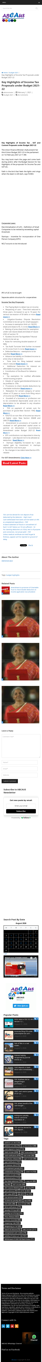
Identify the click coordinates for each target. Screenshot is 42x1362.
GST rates (10, 1194)
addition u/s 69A (12, 1146)
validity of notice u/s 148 (16, 1236)
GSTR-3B (25, 1191)
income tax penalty (13, 1200)
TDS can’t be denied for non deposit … (22, 1128)
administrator (8, 92)
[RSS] (16, 1326)
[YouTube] (12, 1326)
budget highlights (12, 575)
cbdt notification (13, 1155)
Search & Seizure (12, 1229)
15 (31, 939)
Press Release (12, 1216)
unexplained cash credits (15, 1233)
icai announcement (13, 1197)
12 (16, 939)
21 (26, 943)
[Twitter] (8, 1326)
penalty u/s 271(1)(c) (14, 1213)
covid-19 (31, 1171)
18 (11, 943)
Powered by (16, 818)
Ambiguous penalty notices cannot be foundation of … (21, 1117)
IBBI (20, 1194)
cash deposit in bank (14, 1149)
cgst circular (30, 1159)
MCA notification (13, 1207)
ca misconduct (29, 1146)
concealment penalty (14, 1168)
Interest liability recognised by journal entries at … (22, 1057)
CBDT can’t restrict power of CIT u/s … (23, 1092)
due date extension (14, 1181)
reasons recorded (13, 1220)
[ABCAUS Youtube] (21, 977)
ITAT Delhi (10, 1204)
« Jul (5, 954)
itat (27, 1200)
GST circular (19, 1184)
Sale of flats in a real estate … (21, 1044)
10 (6, 939)
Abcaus (14, 1360)
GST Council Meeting (14, 1187)
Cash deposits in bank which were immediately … (24, 1068)
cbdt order (28, 1155)
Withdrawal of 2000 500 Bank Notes (19, 1239)
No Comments (23, 95)
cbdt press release (13, 1159)
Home (5, 73)
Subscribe (21, 811)
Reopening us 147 (13, 1226)
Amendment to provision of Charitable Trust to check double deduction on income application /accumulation (24, 589)
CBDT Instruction (28, 1152)
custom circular (12, 1175)
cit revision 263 (12, 1165)
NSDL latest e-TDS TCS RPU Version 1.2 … (24, 1020)
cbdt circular (11, 1152)
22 (31, 943)
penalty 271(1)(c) (12, 1210)
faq (7, 1184)
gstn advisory (11, 1191)
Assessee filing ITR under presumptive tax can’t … (23, 1032)
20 (21, 943)
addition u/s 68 (12, 1142)
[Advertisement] (21, 47)
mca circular (24, 1204)
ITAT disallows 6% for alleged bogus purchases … (22, 1081)
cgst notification (13, 1162)
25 (11, 947)
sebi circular (29, 1229)
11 (11, 939)
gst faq (30, 1187)
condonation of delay (14, 1171)
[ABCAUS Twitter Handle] (21, 1010)
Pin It (31, 545)
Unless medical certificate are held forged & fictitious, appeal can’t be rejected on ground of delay (20, 536)
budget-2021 (13, 73)
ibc (29, 1194)
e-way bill (30, 1181)
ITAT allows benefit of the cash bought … (23, 1104)
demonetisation (12, 1178)
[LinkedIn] (3, 1326)
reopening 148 (12, 1223)
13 (21, 939)
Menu (4, 2)
